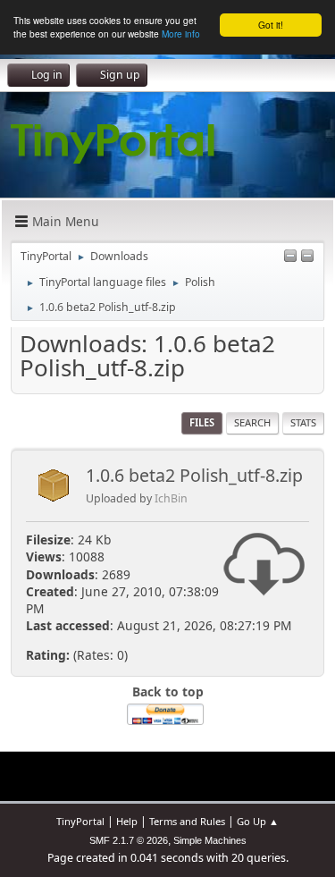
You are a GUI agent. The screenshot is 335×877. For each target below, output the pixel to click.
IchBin (171, 498)
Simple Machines (210, 840)
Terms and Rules (187, 821)
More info (181, 33)
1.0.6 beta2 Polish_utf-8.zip (194, 475)
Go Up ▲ (258, 821)
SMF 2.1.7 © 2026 (128, 840)
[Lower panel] (290, 257)
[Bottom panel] (307, 257)
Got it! (270, 24)
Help (127, 821)
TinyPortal (80, 821)
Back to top (168, 691)
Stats (303, 422)
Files (201, 422)
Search (252, 422)
